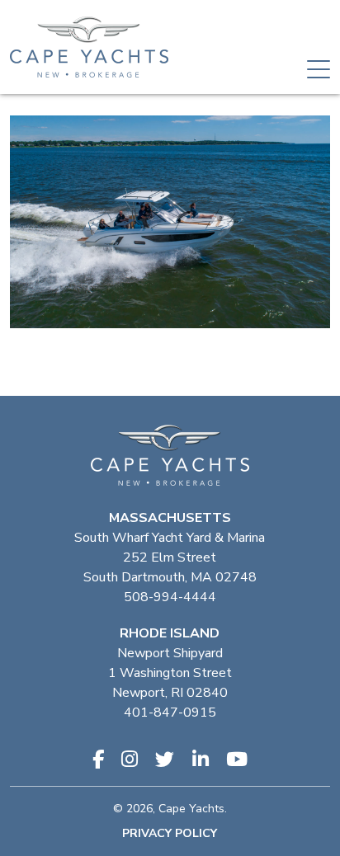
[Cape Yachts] (89, 47)
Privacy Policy (169, 833)
